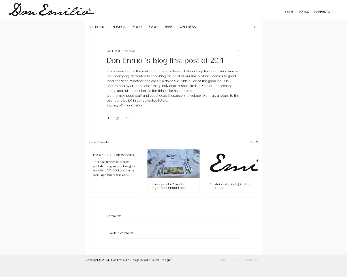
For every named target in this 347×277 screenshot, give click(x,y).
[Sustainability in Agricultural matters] (232, 163)
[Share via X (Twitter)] (117, 118)
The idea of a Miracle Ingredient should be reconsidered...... (168, 186)
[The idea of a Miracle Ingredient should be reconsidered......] (173, 163)
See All (254, 142)
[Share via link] (135, 118)
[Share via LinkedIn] (126, 118)
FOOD (137, 27)
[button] (304, 11)
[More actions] (238, 51)
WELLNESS (187, 27)
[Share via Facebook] (108, 118)
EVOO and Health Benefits (113, 155)
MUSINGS (119, 27)
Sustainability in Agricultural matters (231, 186)
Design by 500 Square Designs (150, 260)
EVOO (153, 27)
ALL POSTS (97, 27)
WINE (168, 27)
